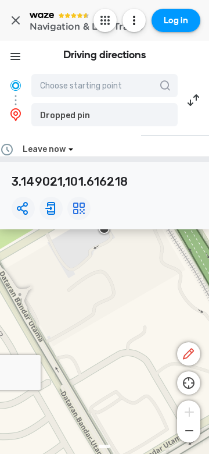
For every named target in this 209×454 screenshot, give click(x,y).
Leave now (44, 149)
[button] (104, 114)
